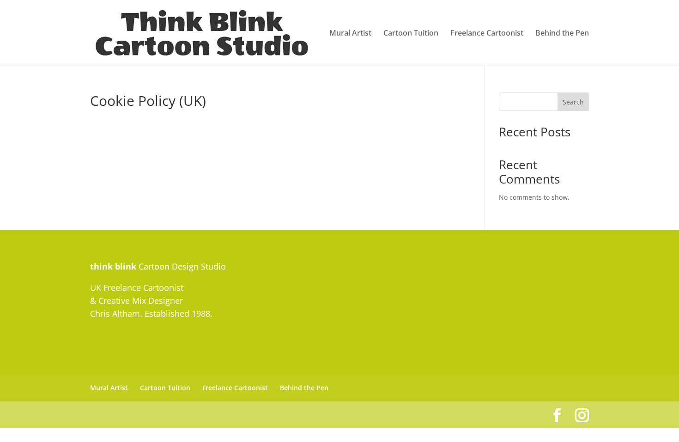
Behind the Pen (562, 34)
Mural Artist (350, 34)
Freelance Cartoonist (486, 34)
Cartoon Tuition (410, 34)
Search (573, 102)
